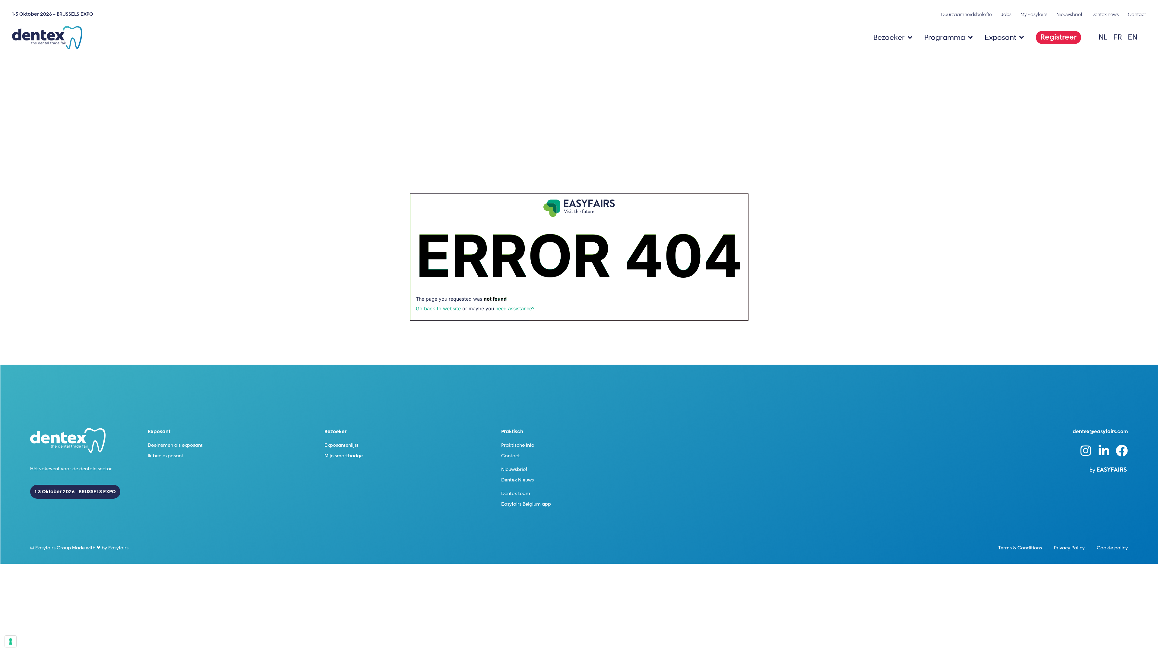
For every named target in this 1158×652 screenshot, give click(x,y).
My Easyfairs (1033, 14)
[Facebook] (1122, 451)
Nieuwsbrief (1069, 14)
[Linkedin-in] (1104, 451)
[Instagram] (1086, 451)
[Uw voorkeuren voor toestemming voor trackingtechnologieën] (10, 641)
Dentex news (1105, 14)
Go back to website (438, 308)
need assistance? (514, 308)
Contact (1137, 14)
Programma (944, 37)
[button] (1058, 37)
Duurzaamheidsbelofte (966, 14)
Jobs (1006, 14)
